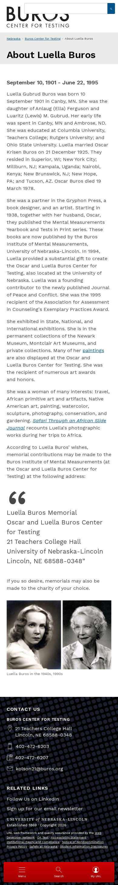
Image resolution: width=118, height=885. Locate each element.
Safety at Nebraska (43, 846)
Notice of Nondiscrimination (83, 842)
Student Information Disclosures (84, 846)
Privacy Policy (17, 846)
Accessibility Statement (68, 837)
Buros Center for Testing (43, 38)
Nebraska (14, 38)
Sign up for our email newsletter (45, 809)
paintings (93, 350)
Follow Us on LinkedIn (33, 799)
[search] (111, 8)
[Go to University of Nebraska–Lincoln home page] (38, 17)
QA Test (42, 837)
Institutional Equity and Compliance (33, 842)
